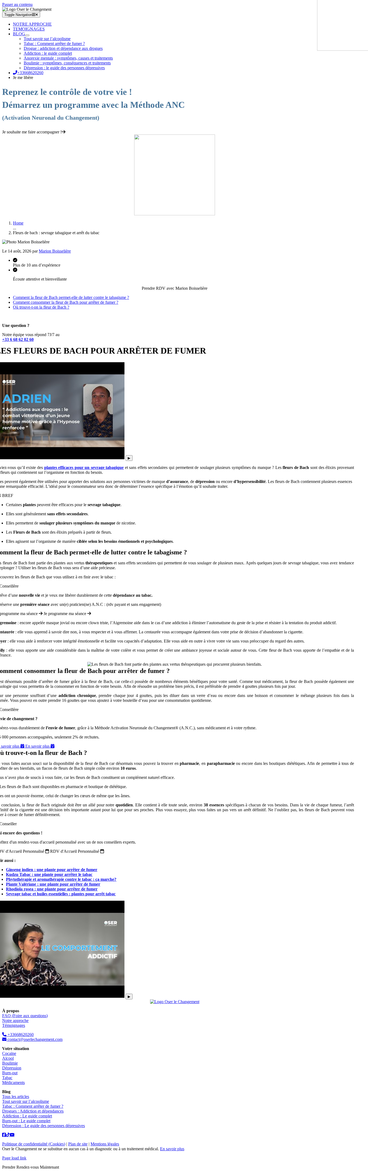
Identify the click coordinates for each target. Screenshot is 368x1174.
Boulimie (10, 1063)
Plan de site (78, 1144)
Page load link (14, 1158)
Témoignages (13, 1025)
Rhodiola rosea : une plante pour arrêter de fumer (52, 889)
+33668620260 (20, 1034)
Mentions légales (105, 1144)
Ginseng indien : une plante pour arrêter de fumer (51, 869)
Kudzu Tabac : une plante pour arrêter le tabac (49, 874)
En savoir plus (172, 1149)
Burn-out (10, 1073)
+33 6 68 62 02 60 (18, 339)
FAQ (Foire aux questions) (25, 1015)
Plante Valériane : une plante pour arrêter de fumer (53, 884)
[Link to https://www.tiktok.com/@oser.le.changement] (4, 1134)
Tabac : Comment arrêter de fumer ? (32, 1106)
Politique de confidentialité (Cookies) (33, 1144)
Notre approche (15, 1020)
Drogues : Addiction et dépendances (33, 1111)
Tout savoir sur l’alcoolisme (25, 1101)
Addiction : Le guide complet (27, 1116)
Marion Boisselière (55, 251)
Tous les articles (15, 1096)
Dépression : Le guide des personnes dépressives (43, 1125)
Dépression (11, 1068)
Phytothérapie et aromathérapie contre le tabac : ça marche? (61, 879)
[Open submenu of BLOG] (27, 35)
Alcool (8, 1058)
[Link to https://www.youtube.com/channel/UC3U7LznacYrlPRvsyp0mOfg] (12, 1134)
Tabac (7, 1077)
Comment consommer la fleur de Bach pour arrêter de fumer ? (65, 302)
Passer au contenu (17, 4)
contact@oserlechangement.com (34, 1039)
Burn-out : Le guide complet (26, 1120)
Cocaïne (9, 1053)
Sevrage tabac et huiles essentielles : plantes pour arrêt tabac (61, 894)
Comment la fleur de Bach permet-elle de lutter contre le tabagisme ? (71, 297)
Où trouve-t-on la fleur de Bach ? (41, 307)
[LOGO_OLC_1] (174, 1001)
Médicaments (13, 1082)
